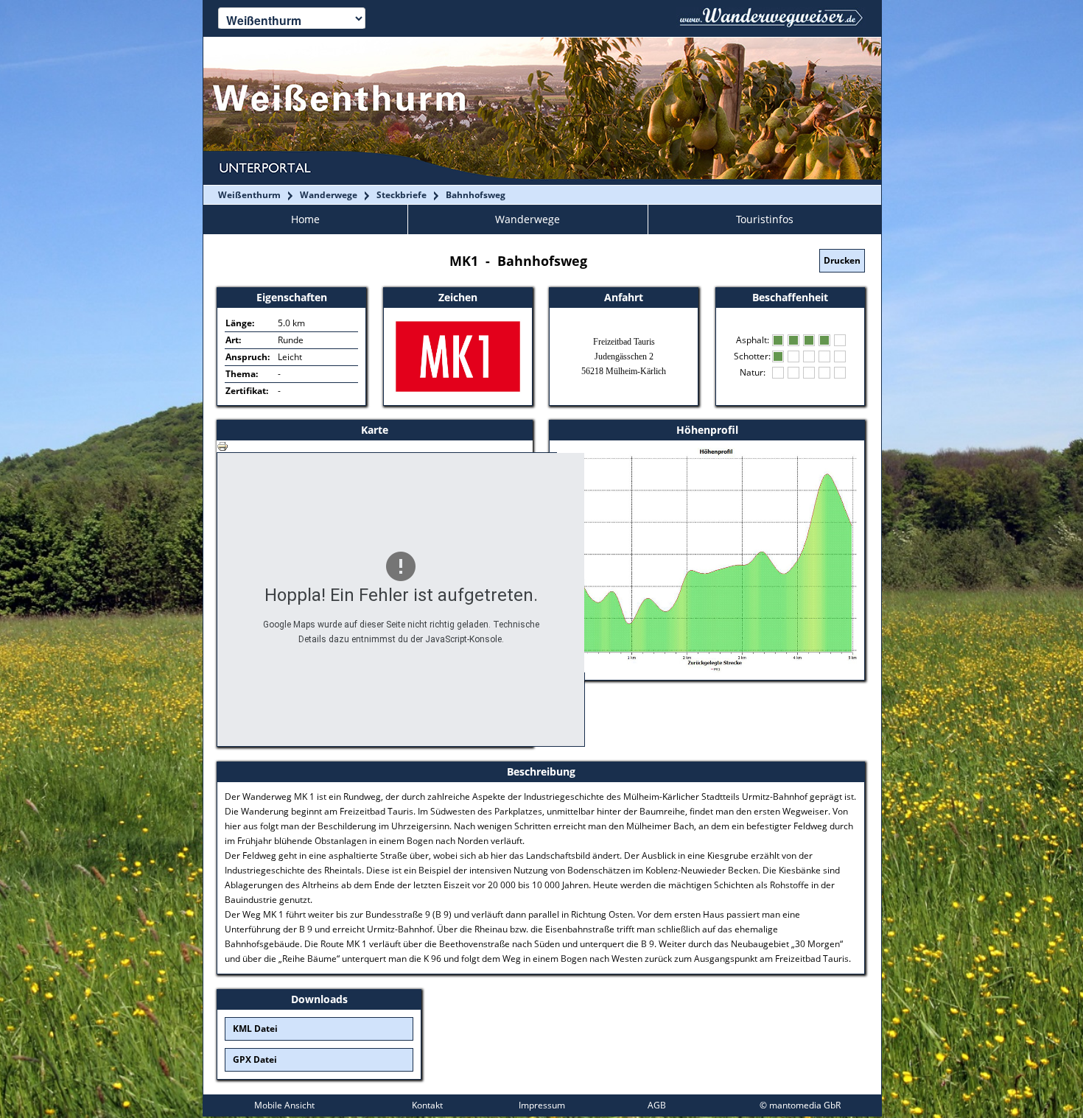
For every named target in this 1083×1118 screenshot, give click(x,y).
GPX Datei (255, 1059)
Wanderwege (527, 219)
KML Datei (255, 1028)
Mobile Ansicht (284, 1105)
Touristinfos (764, 219)
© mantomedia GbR (800, 1105)
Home (305, 219)
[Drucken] (222, 445)
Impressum (542, 1105)
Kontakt (427, 1105)
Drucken (842, 260)
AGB (657, 1105)
